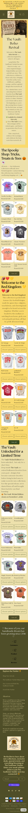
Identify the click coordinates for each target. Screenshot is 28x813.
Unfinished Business (17, 371)
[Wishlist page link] (17, 14)
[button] (4, 14)
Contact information (15, 811)
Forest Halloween (6, 547)
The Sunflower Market (11, 803)
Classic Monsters (19, 241)
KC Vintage (4, 343)
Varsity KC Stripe (19, 343)
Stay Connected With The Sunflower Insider (11, 685)
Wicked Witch (18, 196)
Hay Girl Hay (18, 219)
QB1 (2, 400)
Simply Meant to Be (7, 575)
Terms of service (10, 808)
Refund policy (14, 806)
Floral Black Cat (6, 241)
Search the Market (9, 689)
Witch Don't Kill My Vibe (7, 604)
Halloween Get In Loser (6, 519)
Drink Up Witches (19, 575)
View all (14, 273)
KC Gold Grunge (19, 400)
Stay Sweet (17, 603)
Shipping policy (20, 808)
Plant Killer (17, 547)
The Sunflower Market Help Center (14, 680)
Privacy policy (23, 806)
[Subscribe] (22, 779)
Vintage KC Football (4, 428)
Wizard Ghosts (5, 264)
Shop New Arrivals (8, 676)
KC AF (16, 428)
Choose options (7, 350)
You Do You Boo (6, 196)
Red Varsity (4, 371)
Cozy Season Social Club (20, 265)
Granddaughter (19, 518)
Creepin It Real (6, 219)
